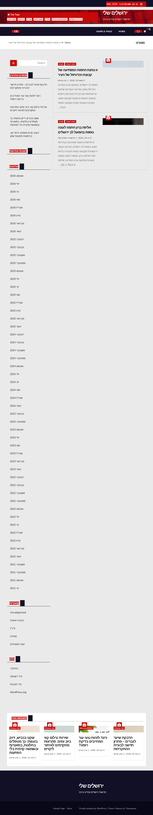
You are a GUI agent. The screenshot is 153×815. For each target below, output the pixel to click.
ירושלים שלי (115, 13)
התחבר (14, 668)
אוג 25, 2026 (132, 754)
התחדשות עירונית (59, 19)
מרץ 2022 (15, 540)
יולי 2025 (14, 279)
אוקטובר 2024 (17, 350)
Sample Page (104, 31)
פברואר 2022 (17, 548)
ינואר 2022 (15, 556)
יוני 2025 (14, 287)
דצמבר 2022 (17, 477)
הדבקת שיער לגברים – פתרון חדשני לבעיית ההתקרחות (125, 743)
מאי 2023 (15, 445)
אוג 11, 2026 (28, 758)
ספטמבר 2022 (18, 501)
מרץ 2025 (15, 310)
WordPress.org (18, 692)
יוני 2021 (14, 588)
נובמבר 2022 (17, 485)
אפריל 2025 (16, 302)
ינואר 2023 (15, 469)
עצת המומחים (17, 644)
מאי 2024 (15, 390)
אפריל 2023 (16, 453)
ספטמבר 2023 (18, 421)
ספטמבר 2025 (18, 263)
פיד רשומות (16, 676)
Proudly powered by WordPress (93, 808)
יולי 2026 (14, 184)
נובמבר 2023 (17, 414)
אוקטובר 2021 (17, 564)
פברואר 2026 (17, 223)
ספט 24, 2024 (76, 80)
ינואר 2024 (15, 406)
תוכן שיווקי (118, 754)
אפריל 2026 (16, 207)
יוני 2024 (14, 382)
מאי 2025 (15, 295)
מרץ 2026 (15, 215)
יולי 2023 (14, 437)
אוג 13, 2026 (63, 754)
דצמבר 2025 (17, 239)
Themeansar (131, 808)
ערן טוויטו (62, 80)
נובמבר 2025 (17, 247)
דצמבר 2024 (17, 334)
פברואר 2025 (17, 318)
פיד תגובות (16, 684)
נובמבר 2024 (17, 342)
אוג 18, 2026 (96, 750)
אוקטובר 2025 (17, 255)
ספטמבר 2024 (18, 358)
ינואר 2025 (15, 326)
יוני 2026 (14, 191)
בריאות (21, 19)
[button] (148, 29)
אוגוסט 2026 (16, 176)
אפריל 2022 (16, 532)
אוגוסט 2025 (16, 271)
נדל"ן (47, 19)
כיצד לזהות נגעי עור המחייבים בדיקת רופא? (93, 741)
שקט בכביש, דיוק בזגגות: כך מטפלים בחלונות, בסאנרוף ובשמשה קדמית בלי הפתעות (25, 121)
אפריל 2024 (16, 398)
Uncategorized (18, 612)
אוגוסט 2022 (16, 509)
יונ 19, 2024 (83, 138)
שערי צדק (12, 19)
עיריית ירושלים (76, 19)
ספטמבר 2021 (18, 572)
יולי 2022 (14, 517)
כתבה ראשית (70, 64)
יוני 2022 (14, 525)
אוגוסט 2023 (16, 429)
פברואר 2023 (17, 461)
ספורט (61, 64)
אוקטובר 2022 (17, 493)
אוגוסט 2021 (16, 580)
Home (122, 31)
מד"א (29, 19)
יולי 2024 (14, 374)
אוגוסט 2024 (16, 366)
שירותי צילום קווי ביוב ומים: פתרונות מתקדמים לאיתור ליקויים (57, 743)
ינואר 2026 (15, 231)
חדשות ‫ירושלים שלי (67, 138)
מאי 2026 (15, 199)
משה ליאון (38, 19)
